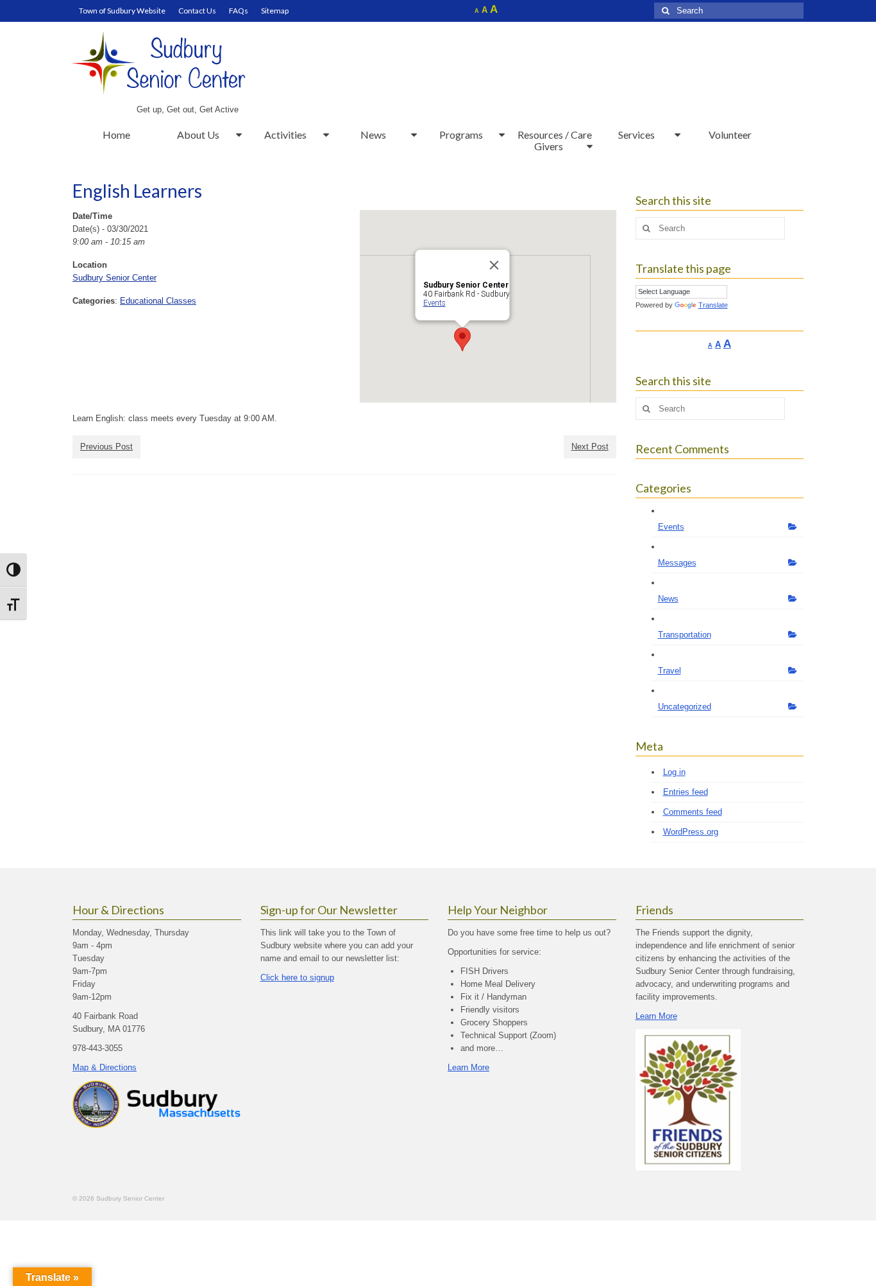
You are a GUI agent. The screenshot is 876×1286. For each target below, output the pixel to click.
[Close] (493, 265)
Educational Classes (158, 301)
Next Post (590, 446)
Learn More (468, 1067)
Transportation (684, 634)
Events (434, 303)
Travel (669, 670)
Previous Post (106, 446)
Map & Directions (104, 1067)
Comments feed (692, 812)
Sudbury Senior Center (114, 277)
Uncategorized (684, 706)
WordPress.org (690, 832)
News (668, 599)
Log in (674, 772)
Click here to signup (297, 977)
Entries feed (685, 792)
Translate (713, 305)
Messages (677, 563)
